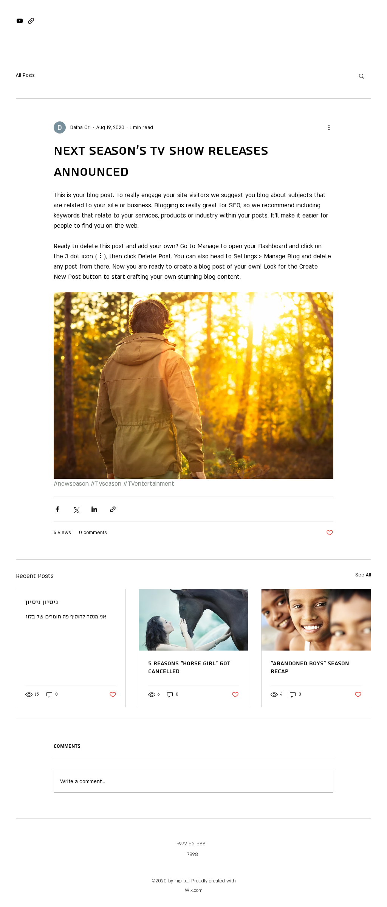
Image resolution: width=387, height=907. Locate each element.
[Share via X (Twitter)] (75, 509)
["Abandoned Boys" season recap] (316, 620)
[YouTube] (19, 21)
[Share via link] (112, 509)
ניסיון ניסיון (41, 602)
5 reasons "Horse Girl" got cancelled (189, 668)
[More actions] (328, 127)
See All (363, 575)
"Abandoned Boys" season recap (310, 668)
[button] (361, 76)
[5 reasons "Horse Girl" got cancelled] (193, 620)
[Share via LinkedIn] (94, 509)
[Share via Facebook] (57, 509)
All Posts (25, 75)
